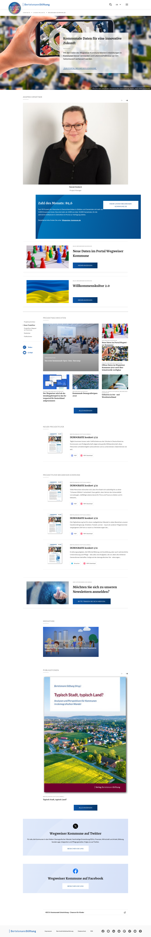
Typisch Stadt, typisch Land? (55, 800)
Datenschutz (82, 931)
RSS (91, 931)
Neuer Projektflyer (29, 325)
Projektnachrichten (29, 322)
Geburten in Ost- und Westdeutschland (111, 396)
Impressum (48, 931)
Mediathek (27, 333)
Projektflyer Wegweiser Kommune (30, 329)
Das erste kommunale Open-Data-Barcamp (62, 361)
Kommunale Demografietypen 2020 (85, 394)
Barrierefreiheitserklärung (64, 931)
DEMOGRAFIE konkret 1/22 (84, 437)
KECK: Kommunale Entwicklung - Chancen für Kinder (65, 912)
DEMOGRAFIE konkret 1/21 (84, 548)
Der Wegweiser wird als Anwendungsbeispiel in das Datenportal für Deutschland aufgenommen (55, 397)
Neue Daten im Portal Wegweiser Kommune (115, 343)
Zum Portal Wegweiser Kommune (80, 68)
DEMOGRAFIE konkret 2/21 (84, 518)
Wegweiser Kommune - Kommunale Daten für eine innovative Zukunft (70, 649)
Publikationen (28, 336)
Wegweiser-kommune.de (71, 220)
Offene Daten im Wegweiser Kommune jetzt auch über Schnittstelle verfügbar (113, 367)
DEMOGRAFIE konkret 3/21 (84, 485)
